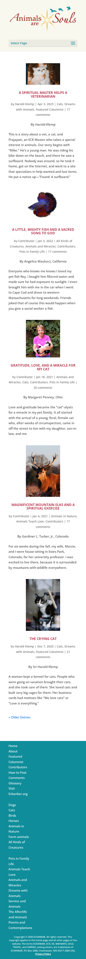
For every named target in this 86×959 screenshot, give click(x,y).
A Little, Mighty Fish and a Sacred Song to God (43, 231)
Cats (60, 104)
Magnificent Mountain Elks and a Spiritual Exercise (43, 506)
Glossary (15, 783)
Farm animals (19, 837)
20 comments (43, 388)
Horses (14, 821)
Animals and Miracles (40, 246)
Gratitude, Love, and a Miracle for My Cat (43, 367)
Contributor (26, 241)
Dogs (12, 805)
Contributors (66, 246)
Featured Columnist (49, 109)
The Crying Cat (43, 638)
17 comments (57, 252)
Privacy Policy (43, 953)
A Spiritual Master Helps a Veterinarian (43, 94)
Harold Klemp (24, 104)
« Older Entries (19, 717)
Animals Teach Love (30, 521)
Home (13, 746)
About (13, 751)
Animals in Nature (64, 516)
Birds (12, 815)
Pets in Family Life (32, 252)
